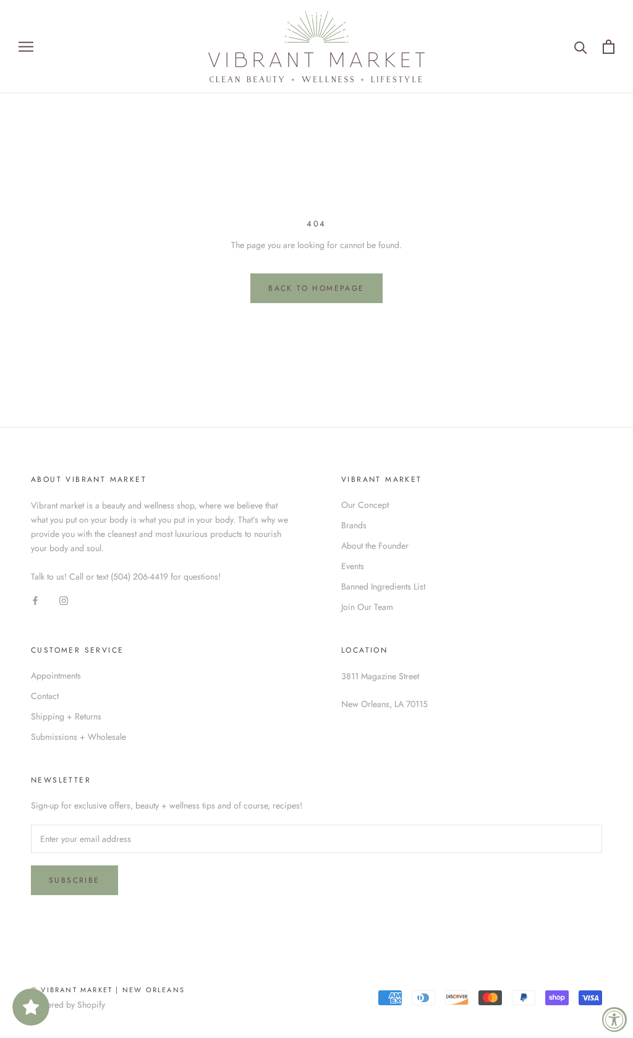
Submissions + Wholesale (78, 737)
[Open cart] (608, 47)
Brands (354, 525)
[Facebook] (35, 600)
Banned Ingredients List (383, 586)
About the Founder (375, 545)
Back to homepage (316, 288)
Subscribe (74, 880)
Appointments (56, 675)
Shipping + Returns (66, 716)
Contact (45, 696)
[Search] (580, 46)
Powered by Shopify (68, 1004)
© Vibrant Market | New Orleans (108, 990)
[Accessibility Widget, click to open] (614, 1019)
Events (352, 566)
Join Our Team (367, 607)
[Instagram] (63, 600)
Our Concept (365, 505)
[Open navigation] (26, 46)
